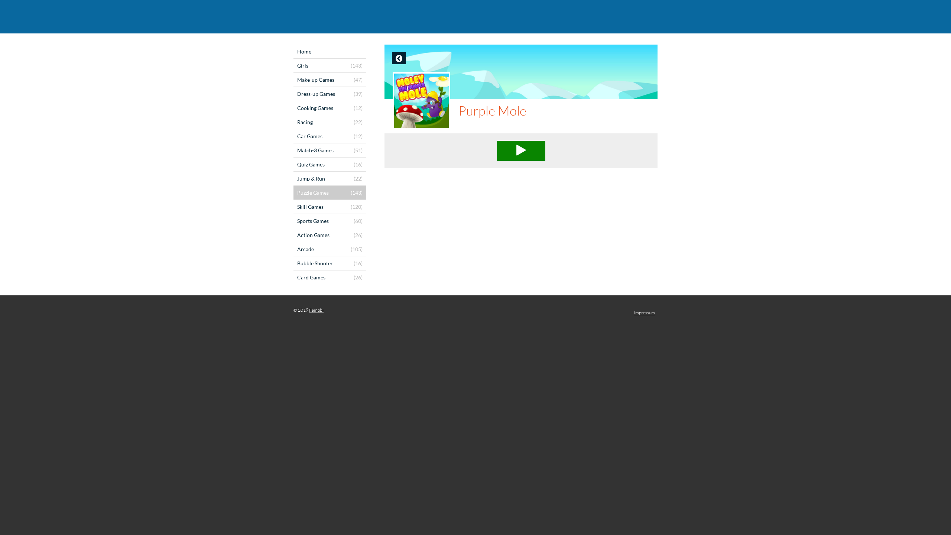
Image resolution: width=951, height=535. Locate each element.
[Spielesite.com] (475, 17)
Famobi (316, 310)
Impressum (644, 312)
